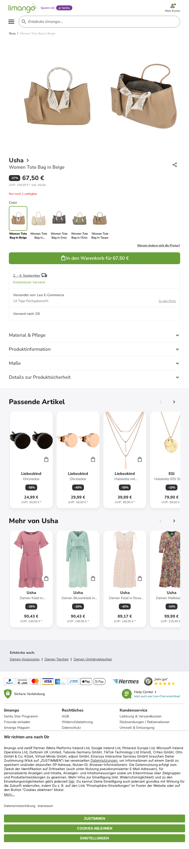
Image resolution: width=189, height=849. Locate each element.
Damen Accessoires (25, 659)
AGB (65, 716)
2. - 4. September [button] (26, 275)
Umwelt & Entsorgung (137, 727)
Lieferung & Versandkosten (140, 716)
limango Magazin (17, 727)
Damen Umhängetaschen (93, 659)
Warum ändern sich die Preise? (158, 245)
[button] (27, 185)
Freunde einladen (17, 722)
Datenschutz (71, 727)
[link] (38, 223)
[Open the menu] (11, 22)
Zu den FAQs (167, 301)
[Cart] (46, 459)
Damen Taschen (57, 659)
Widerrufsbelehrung (77, 722)
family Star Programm (21, 716)
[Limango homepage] (22, 8)
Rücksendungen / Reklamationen (145, 722)
